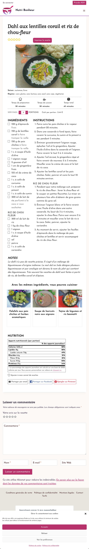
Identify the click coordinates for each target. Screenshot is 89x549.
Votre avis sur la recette (15, 413)
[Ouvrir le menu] (84, 10)
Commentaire (12, 426)
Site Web (66, 463)
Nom (7, 463)
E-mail (37, 463)
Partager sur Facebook (42, 382)
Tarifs (44, 496)
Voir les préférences (44, 540)
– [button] (19, 112)
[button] (85, 514)
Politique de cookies (35, 545)
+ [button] (26, 112)
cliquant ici (57, 370)
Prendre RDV (79, 3)
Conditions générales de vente (19, 493)
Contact (79, 493)
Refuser (44, 533)
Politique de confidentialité (50, 545)
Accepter (44, 527)
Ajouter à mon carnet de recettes (24, 375)
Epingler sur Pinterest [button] (66, 382)
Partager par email (19, 382)
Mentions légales (66, 493)
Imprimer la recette (42, 40)
